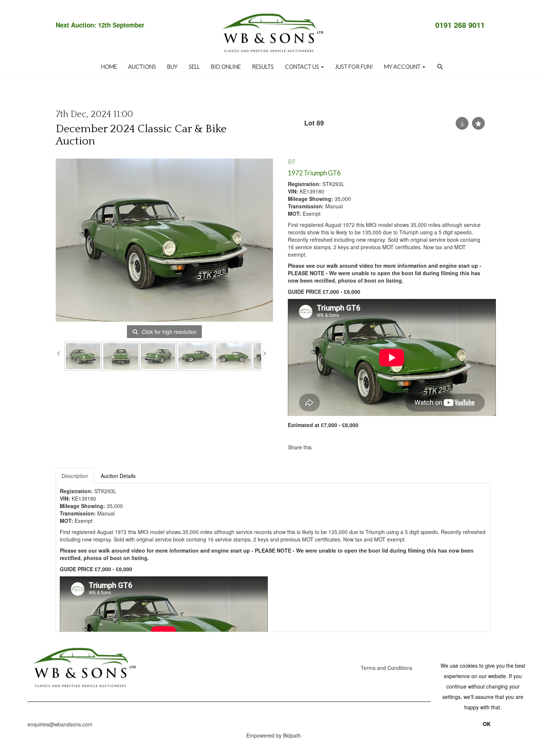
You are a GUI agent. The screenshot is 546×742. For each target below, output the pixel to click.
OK (487, 724)
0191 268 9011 (460, 25)
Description (75, 475)
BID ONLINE (226, 66)
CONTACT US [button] (302, 66)
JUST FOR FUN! (354, 66)
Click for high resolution (168, 331)
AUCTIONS (142, 66)
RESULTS (263, 66)
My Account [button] (403, 66)
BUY (172, 66)
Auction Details (118, 475)
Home (109, 66)
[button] (441, 66)
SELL (194, 66)
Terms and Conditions (386, 667)
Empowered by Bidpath (273, 735)
